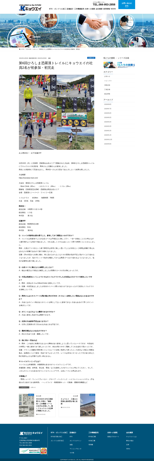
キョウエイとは (131, 436)
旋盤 (71, 444)
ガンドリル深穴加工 (57, 440)
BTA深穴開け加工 (56, 436)
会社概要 (129, 432)
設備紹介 (73, 432)
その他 (72, 452)
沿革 (127, 444)
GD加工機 (92, 440)
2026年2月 (107, 130)
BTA (71, 436)
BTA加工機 (92, 436)
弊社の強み (130, 440)
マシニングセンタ (75, 449)
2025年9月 (107, 144)
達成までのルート (113, 436)
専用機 (91, 444)
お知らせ (91, 58)
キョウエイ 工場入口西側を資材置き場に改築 (69, 401)
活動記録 (107, 85)
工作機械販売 (94, 432)
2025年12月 (108, 139)
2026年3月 (107, 126)
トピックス (108, 81)
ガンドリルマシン (75, 440)
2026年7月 (107, 109)
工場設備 (107, 89)
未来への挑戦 (112, 432)
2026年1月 (107, 135)
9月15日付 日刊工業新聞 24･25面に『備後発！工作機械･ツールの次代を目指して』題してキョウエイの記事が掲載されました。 (44, 405)
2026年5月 (107, 117)
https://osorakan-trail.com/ (28, 178)
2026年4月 (107, 122)
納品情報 (107, 94)
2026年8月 (107, 104)
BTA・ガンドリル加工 (59, 432)
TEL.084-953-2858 (104, 4)
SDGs (128, 449)
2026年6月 (107, 113)
